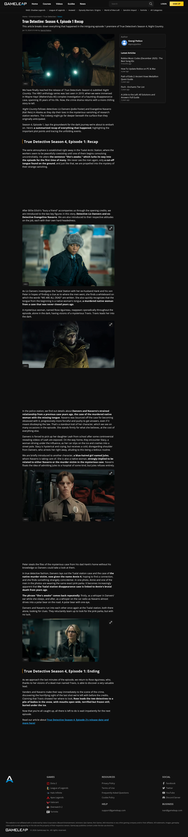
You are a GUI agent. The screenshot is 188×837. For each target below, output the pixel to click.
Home (24, 16)
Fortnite (143, 10)
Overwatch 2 (56, 807)
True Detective (49, 16)
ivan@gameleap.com (172, 810)
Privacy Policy (108, 783)
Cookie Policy (108, 797)
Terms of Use (108, 788)
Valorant (54, 802)
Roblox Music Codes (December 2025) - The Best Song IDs (142, 60)
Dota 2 (53, 783)
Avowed (72, 10)
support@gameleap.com (114, 810)
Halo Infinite (56, 792)
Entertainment (35, 16)
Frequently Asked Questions (115, 792)
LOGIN (164, 4)
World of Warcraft (112, 10)
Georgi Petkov (46, 30)
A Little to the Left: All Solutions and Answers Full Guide (138, 96)
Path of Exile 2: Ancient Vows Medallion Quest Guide (139, 78)
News (60, 16)
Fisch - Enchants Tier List (133, 87)
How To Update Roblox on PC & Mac (138, 68)
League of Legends (57, 10)
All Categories (156, 10)
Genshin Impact (130, 10)
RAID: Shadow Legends (35, 10)
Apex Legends (57, 797)
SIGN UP (176, 4)
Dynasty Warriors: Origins (90, 10)
